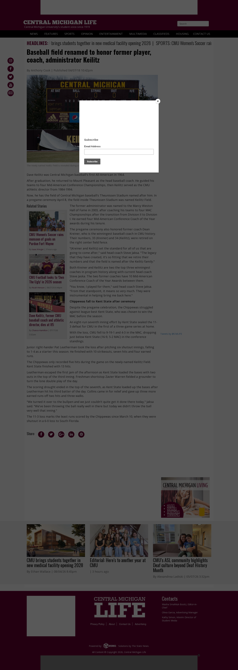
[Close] (157, 101)
